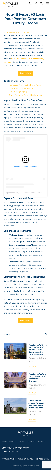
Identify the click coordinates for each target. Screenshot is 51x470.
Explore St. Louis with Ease (21, 88)
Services (41, 441)
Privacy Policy (8, 459)
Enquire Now (25, 73)
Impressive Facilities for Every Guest (25, 85)
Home (4, 441)
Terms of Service (25, 459)
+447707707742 (10, 452)
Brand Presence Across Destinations (25, 95)
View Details (32, 366)
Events (12, 441)
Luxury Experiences (26, 441)
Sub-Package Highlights (19, 92)
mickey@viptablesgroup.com (16, 448)
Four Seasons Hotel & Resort (18, 32)
